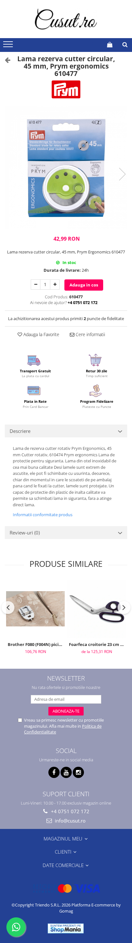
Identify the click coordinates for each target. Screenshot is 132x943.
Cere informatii (89, 334)
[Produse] (8, 46)
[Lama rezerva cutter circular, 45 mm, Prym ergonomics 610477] (66, 167)
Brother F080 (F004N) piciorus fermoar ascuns (36, 644)
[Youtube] (66, 772)
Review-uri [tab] (25, 532)
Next (122, 174)
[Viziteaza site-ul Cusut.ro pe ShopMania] (66, 928)
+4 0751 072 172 (69, 811)
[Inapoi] (5, 59)
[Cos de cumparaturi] (110, 44)
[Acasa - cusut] (66, 19)
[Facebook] (54, 772)
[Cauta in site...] (125, 44)
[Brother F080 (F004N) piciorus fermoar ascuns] (35, 608)
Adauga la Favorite (40, 334)
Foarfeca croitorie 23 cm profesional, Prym (97, 644)
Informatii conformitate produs (42, 514)
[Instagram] (78, 772)
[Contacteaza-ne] (94, 44)
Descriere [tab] (20, 431)
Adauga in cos (84, 285)
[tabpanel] (66, 167)
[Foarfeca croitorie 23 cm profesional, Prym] (96, 609)
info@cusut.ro (70, 820)
